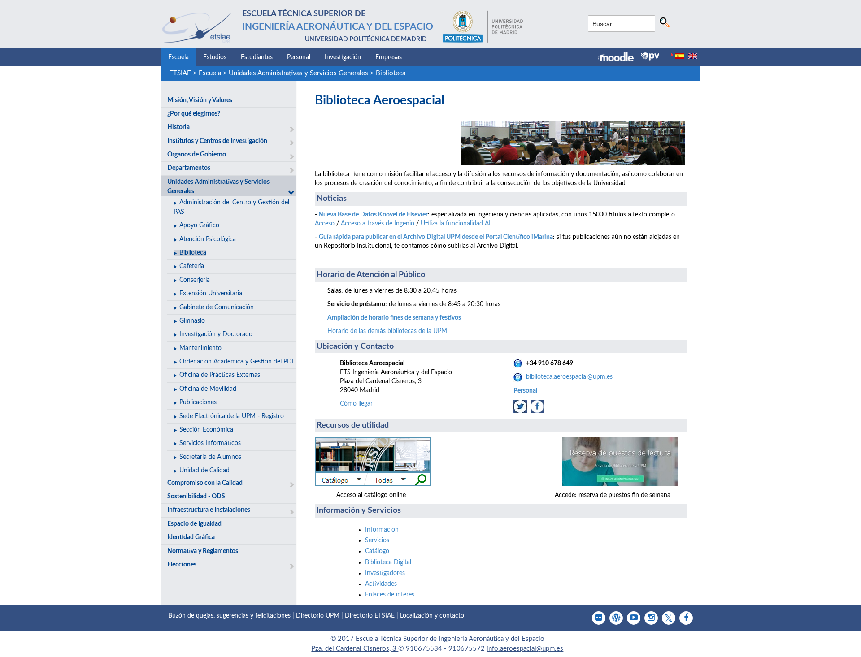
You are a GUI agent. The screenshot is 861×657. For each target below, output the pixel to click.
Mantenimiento (200, 348)
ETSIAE (180, 73)
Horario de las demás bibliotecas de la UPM (387, 331)
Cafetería (191, 266)
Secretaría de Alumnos (210, 457)
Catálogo (377, 551)
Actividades (381, 584)
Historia (178, 127)
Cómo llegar (356, 404)
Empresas (388, 57)
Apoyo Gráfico (199, 225)
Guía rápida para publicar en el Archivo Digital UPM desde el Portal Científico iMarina (436, 237)
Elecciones (181, 565)
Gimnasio (192, 321)
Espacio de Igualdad (194, 524)
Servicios (377, 540)
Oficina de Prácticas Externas (219, 375)
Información (382, 530)
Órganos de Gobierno (196, 154)
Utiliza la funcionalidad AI (456, 223)
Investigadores (385, 573)
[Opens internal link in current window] (520, 406)
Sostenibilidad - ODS (196, 496)
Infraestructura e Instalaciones (208, 510)
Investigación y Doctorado (215, 334)
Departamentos (188, 168)
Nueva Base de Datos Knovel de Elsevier (373, 215)
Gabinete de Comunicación (216, 307)
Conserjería (194, 280)
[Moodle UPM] (619, 58)
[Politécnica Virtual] (650, 56)
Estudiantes (257, 57)
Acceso (325, 223)
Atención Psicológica (207, 239)
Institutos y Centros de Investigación (217, 141)
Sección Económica (206, 430)
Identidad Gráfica (191, 537)
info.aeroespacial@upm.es (525, 648)
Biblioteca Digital (388, 562)
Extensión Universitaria (210, 293)
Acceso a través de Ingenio (377, 223)
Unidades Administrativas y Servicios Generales (298, 73)
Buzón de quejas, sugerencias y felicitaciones (229, 616)
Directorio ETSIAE (370, 616)
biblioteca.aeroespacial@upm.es (569, 377)
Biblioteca (390, 73)
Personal (298, 57)
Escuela (178, 57)
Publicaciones (198, 402)
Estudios (214, 57)
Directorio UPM (317, 616)
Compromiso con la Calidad (205, 483)
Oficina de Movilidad (207, 389)
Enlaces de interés (389, 595)
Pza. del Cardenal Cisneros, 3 (354, 648)
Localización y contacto (432, 616)
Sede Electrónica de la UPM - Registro (231, 416)
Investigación (343, 57)
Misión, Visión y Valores (199, 100)
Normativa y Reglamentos (202, 551)
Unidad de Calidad (204, 470)
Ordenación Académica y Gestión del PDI (236, 362)
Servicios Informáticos (210, 443)
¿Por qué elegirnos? (193, 114)
